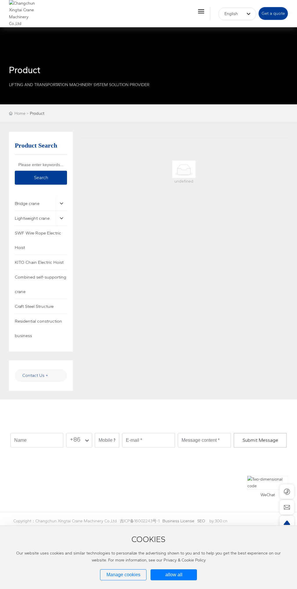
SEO (201, 521)
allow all (173, 574)
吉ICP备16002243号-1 (140, 521)
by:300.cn (218, 521)
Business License (178, 521)
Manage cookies (123, 574)
